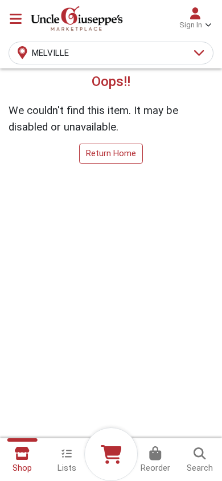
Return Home (111, 153)
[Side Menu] (16, 19)
